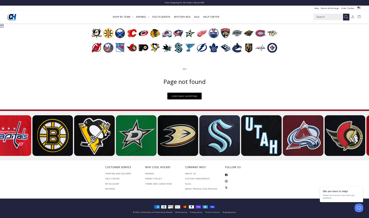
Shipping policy (229, 212)
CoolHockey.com (147, 212)
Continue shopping (184, 96)
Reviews (149, 173)
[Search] (346, 17)
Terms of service (212, 212)
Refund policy (181, 212)
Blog (188, 183)
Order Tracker (347, 8)
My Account (112, 183)
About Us (190, 173)
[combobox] (331, 17)
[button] (122, 17)
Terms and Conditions (158, 183)
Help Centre (112, 178)
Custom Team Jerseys (197, 178)
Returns (110, 188)
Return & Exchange (330, 8)
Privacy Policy (153, 178)
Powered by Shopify (164, 212)
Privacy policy (196, 212)
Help (316, 8)
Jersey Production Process (201, 188)
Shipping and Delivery (118, 173)
